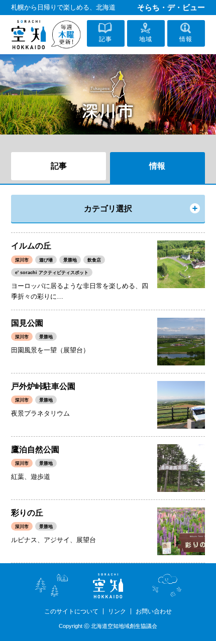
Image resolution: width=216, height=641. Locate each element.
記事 (59, 166)
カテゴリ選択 (108, 208)
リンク (117, 611)
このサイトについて (71, 611)
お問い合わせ (154, 611)
